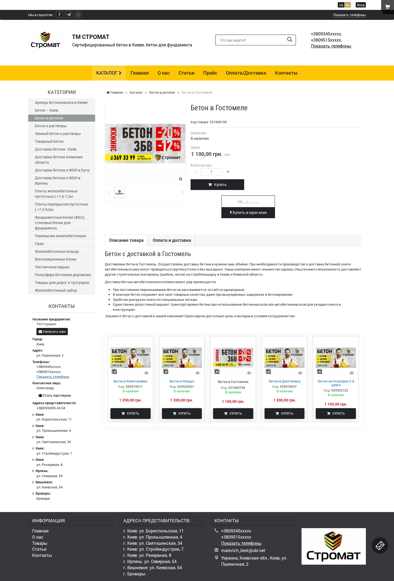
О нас (164, 73)
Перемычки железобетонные (60, 235)
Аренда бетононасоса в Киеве (61, 102)
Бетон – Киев (46, 110)
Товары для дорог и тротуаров (62, 282)
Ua (341, 5)
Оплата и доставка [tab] (172, 240)
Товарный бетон (49, 141)
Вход (361, 5)
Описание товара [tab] (126, 240)
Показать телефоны (349, 14)
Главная (140, 73)
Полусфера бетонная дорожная (63, 274)
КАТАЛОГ (107, 73)
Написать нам (54, 331)
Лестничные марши (52, 266)
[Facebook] (59, 14)
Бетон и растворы (50, 125)
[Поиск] (289, 39)
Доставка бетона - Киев (55, 149)
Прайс (210, 73)
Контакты (286, 73)
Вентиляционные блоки (55, 259)
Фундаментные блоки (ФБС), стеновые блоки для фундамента (60, 223)
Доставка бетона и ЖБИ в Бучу (62, 170)
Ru (347, 5)
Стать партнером (56, 395)
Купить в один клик (249, 212)
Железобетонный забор (56, 290)
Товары (39, 543)
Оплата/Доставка (246, 73)
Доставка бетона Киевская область (59, 159)
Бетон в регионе (49, 117)
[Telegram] (68, 14)
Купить (219, 184)
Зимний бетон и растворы (58, 133)
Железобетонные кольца (57, 251)
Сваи (39, 243)
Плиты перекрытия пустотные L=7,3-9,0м (61, 207)
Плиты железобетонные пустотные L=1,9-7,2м (56, 193)
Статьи (186, 73)
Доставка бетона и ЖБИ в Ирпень (57, 180)
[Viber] (78, 14)
